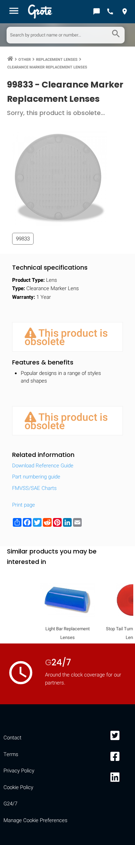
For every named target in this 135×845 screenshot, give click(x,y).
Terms (10, 754)
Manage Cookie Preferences (35, 820)
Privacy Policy (18, 770)
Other (24, 60)
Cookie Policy (18, 787)
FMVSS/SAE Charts (34, 488)
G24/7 (10, 803)
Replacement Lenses (57, 60)
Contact (12, 737)
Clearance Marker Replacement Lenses (47, 67)
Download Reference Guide (42, 465)
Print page (23, 505)
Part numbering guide (36, 477)
